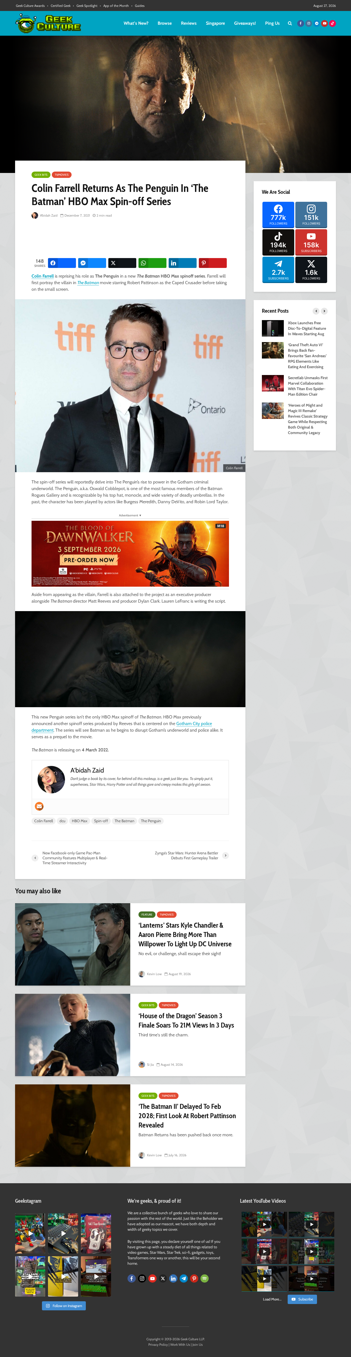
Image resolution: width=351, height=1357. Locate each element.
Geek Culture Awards (30, 6)
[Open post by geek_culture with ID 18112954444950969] (30, 1276)
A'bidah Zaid (48, 215)
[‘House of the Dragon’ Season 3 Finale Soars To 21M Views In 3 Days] (72, 1035)
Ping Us (272, 23)
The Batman (88, 282)
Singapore (215, 23)
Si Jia (150, 1064)
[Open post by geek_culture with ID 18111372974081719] (30, 1233)
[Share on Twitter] (122, 263)
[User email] (39, 806)
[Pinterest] (194, 1278)
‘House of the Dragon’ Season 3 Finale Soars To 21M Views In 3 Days (186, 1020)
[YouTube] (152, 1278)
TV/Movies (62, 175)
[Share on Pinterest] (213, 263)
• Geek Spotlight (85, 6)
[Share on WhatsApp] (152, 263)
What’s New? (136, 23)
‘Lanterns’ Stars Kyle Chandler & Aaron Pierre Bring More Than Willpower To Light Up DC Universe (185, 934)
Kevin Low (154, 974)
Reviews (189, 23)
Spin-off (101, 820)
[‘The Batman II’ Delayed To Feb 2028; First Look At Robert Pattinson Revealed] (72, 1125)
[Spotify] (204, 1278)
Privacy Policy (158, 1344)
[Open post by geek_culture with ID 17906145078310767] (96, 1233)
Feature (146, 914)
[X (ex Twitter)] (163, 1278)
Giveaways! (245, 23)
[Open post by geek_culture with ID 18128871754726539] (63, 1276)
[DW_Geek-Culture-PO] (130, 553)
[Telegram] (184, 1278)
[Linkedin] (173, 1278)
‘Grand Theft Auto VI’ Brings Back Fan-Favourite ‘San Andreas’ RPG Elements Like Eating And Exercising (307, 355)
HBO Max (79, 820)
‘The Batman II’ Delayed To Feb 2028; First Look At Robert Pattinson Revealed (187, 1115)
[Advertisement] (131, 238)
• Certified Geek (58, 6)
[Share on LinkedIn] (183, 263)
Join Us (198, 1344)
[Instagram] (142, 1278)
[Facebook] (132, 1278)
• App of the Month (114, 6)
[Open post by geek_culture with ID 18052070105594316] (63, 1233)
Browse (165, 23)
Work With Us (180, 1344)
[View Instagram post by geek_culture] (42, 1250)
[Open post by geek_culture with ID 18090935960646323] (96, 1276)
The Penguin (151, 820)
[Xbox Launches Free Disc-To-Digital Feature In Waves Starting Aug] (273, 327)
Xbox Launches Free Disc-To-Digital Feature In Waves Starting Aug (307, 328)
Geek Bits (41, 175)
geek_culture (29, 1217)
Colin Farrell (43, 276)
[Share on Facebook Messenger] (92, 263)
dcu (62, 820)
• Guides (138, 6)
